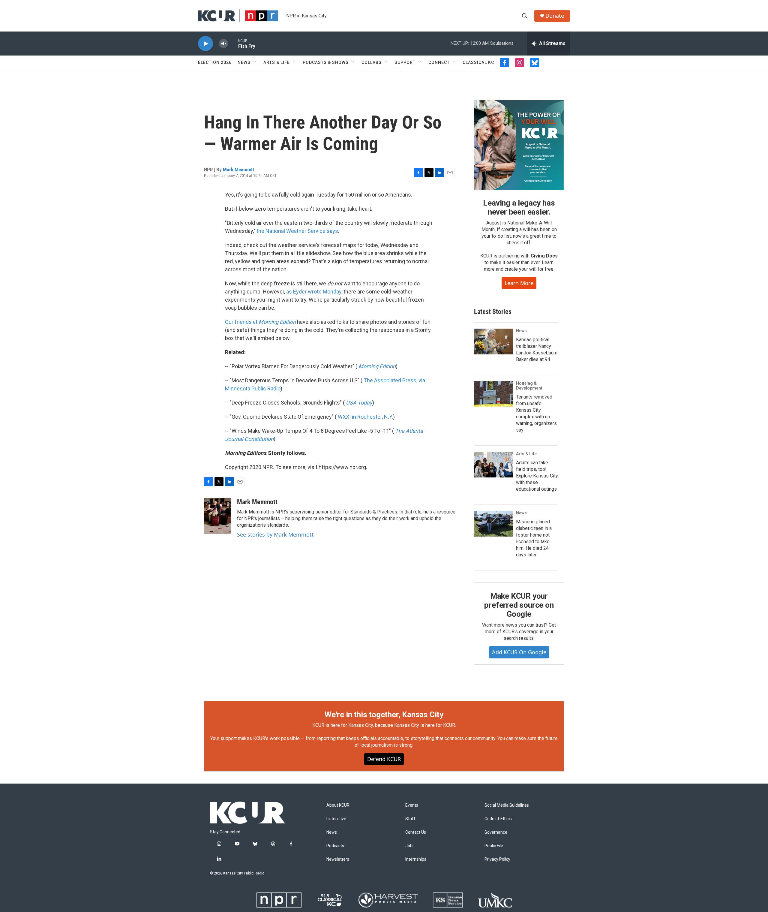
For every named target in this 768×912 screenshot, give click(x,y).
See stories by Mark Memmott (275, 534)
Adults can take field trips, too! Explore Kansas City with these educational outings (537, 476)
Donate (554, 16)
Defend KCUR (384, 759)
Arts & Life (276, 62)
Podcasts (335, 846)
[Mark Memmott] (217, 516)
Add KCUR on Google (519, 652)
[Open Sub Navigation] (255, 62)
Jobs (410, 846)
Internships (415, 859)
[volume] (223, 43)
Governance (495, 832)
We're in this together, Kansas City (384, 714)
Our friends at (260, 322)
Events (411, 805)
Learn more (519, 283)
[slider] (233, 43)
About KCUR (338, 805)
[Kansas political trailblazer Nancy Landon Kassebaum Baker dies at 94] (493, 341)
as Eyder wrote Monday (313, 291)
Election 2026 (215, 62)
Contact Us (415, 832)
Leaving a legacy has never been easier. (519, 207)
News (244, 62)
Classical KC (478, 62)
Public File (493, 846)
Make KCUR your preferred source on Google (519, 605)
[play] (205, 43)
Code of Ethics (498, 819)
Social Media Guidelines (506, 805)
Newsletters (337, 859)
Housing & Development (529, 385)
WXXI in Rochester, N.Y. (365, 417)
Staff (410, 819)
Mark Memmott (238, 170)
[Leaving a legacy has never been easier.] (519, 145)
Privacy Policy (497, 859)
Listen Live (336, 819)
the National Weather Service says (297, 231)
